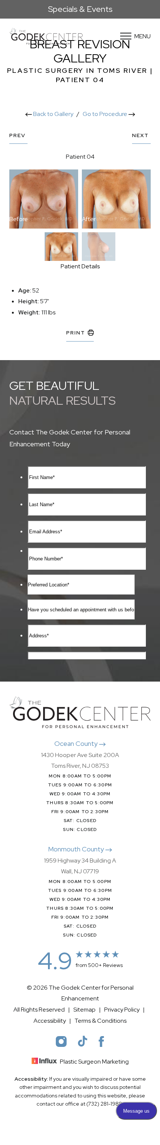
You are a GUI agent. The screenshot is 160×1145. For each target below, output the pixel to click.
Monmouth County (76, 849)
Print (75, 333)
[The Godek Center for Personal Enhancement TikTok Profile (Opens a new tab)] (82, 1041)
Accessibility (49, 1021)
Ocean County (76, 743)
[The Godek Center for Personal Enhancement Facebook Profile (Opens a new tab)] (101, 1041)
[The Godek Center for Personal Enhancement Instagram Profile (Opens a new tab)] (61, 1041)
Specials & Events (80, 9)
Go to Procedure (105, 114)
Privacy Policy (122, 1009)
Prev (18, 136)
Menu (142, 36)
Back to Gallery (52, 114)
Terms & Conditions (100, 1021)
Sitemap (84, 1009)
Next (141, 136)
